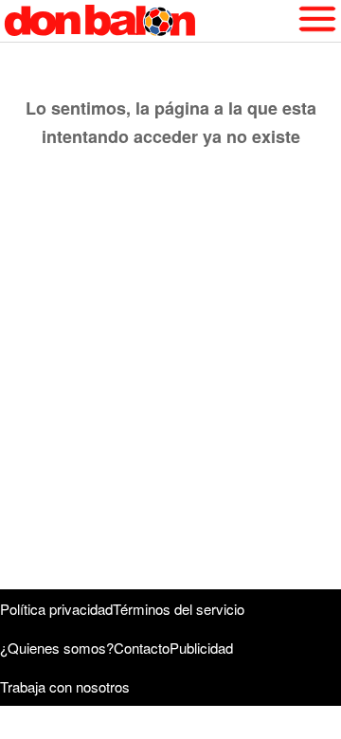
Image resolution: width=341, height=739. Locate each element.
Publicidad (201, 648)
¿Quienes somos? (57, 648)
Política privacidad (56, 609)
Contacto (142, 648)
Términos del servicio (178, 609)
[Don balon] (149, 21)
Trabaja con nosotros (65, 686)
